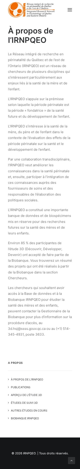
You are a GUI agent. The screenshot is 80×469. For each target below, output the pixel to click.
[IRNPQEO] (31, 10)
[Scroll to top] (71, 460)
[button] (70, 10)
